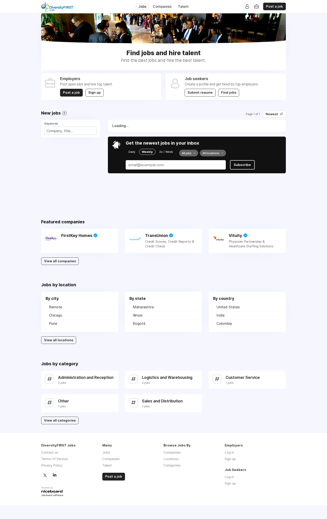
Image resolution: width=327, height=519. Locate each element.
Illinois (138, 315)
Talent (183, 6)
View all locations (58, 340)
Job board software (52, 495)
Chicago (55, 315)
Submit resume (200, 93)
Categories (172, 465)
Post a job (274, 6)
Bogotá (139, 323)
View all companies (60, 261)
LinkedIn (54, 475)
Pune (53, 323)
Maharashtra (143, 307)
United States (228, 307)
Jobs (142, 6)
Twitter (45, 475)
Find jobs (228, 93)
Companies (162, 6)
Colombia (224, 323)
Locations (171, 459)
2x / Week (166, 151)
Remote (55, 307)
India (220, 315)
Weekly (147, 151)
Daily (132, 151)
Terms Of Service (54, 459)
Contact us (49, 452)
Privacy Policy (51, 465)
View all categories (60, 420)
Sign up (94, 93)
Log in (229, 452)
